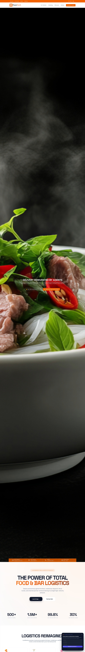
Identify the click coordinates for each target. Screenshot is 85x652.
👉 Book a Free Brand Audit (51, 289)
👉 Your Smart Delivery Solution (34, 289)
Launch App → (36, 599)
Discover (11, 1)
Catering (26, 1)
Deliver (21, 1)
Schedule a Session (71, 5)
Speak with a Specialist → (72, 646)
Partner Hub (49, 599)
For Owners (17, 1)
